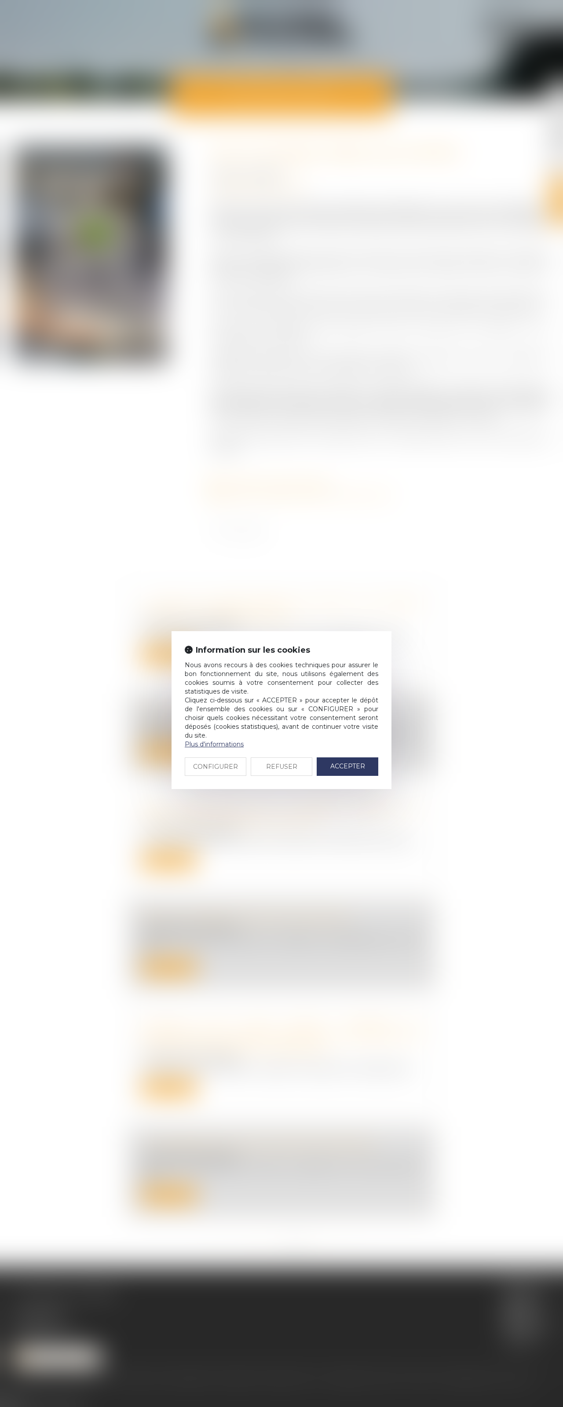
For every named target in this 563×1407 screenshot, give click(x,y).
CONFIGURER (215, 767)
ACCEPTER (347, 766)
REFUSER (281, 767)
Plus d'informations (214, 744)
